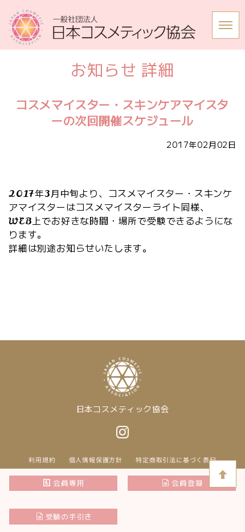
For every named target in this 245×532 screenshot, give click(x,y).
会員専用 (68, 482)
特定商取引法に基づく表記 (176, 460)
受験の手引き (69, 516)
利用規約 (41, 460)
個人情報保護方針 (95, 460)
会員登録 (187, 482)
